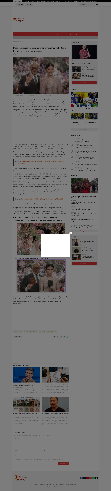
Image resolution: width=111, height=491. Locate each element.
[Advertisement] (55, 245)
